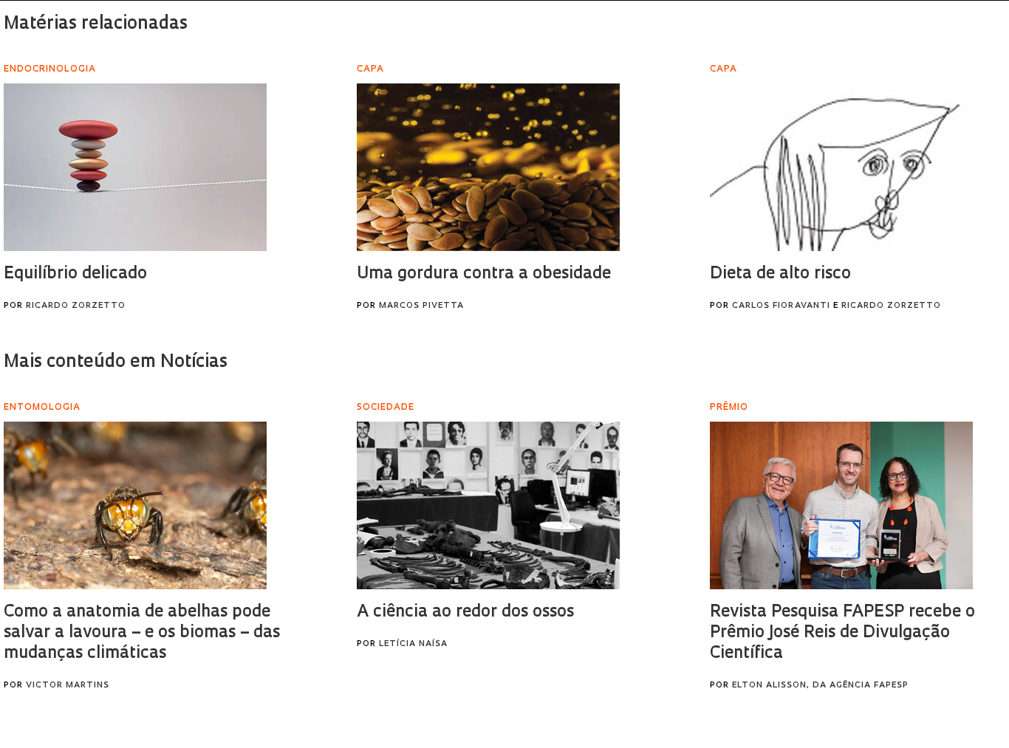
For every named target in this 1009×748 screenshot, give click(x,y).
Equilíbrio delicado (75, 274)
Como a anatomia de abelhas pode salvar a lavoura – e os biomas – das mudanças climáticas (142, 633)
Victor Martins (67, 686)
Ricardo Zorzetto (76, 306)
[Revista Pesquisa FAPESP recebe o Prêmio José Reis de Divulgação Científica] (841, 505)
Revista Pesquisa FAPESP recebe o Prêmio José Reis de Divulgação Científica (842, 633)
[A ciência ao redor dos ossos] (488, 505)
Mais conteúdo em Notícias (116, 362)
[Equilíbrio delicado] (135, 167)
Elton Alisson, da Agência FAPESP (820, 686)
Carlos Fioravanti (781, 306)
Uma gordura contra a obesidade (484, 274)
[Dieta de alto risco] (841, 167)
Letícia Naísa (413, 644)
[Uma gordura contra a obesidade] (488, 167)
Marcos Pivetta (421, 306)
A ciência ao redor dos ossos (465, 612)
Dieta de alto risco (780, 274)
